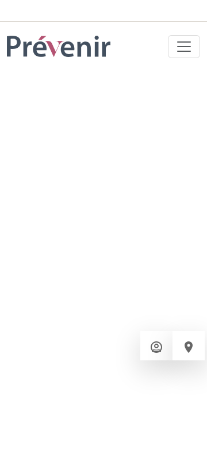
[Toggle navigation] (184, 46)
